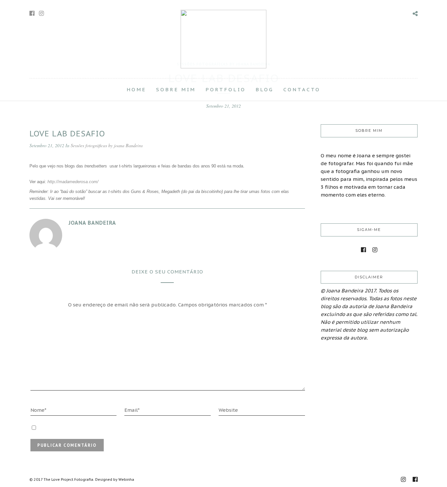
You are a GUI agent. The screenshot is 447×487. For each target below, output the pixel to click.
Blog (265, 89)
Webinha (126, 479)
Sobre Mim (176, 89)
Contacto (301, 89)
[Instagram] (41, 13)
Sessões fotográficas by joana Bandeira (107, 145)
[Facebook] (363, 250)
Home (136, 89)
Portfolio (226, 89)
